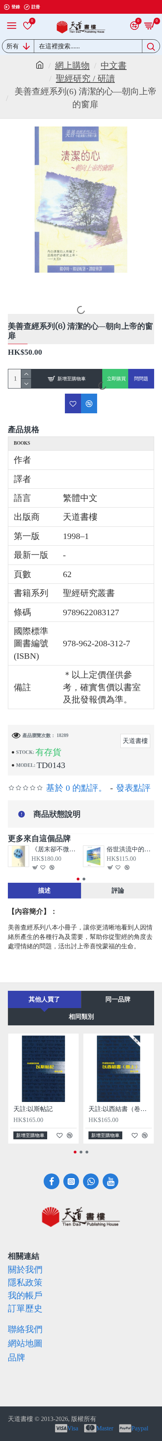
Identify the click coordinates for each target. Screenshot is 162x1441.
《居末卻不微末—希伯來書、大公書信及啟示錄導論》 (55, 849)
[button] (78, 879)
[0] (27, 25)
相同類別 (81, 1016)
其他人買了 (44, 999)
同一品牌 (118, 999)
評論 (118, 890)
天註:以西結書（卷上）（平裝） (120, 1109)
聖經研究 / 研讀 (85, 78)
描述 (44, 890)
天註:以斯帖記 (33, 1109)
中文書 (114, 65)
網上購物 (72, 65)
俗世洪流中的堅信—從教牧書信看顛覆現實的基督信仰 (130, 849)
